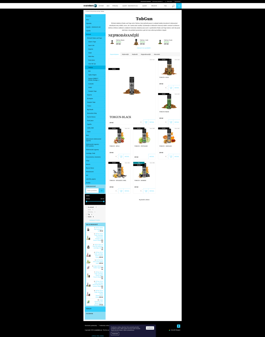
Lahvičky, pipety (91, 179)
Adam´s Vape (92, 42)
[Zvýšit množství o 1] (142, 121)
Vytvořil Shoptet (175, 330)
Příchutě (88, 34)
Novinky (88, 16)
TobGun (90, 67)
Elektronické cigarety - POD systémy (92, 145)
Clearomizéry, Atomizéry (93, 157)
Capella (89, 124)
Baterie (88, 164)
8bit (89, 71)
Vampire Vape (92, 91)
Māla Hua (91, 56)
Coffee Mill (90, 128)
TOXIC (90, 87)
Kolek (91, 216)
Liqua (90, 53)
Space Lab (91, 45)
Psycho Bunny (91, 117)
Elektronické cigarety (92, 149)
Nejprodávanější (146, 54)
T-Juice (89, 106)
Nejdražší (135, 54)
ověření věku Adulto (98, 336)
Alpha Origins (92, 75)
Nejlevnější (125, 54)
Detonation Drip (92, 113)
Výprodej (88, 23)
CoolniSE (91, 84)
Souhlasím (150, 328)
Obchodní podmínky (91, 325)
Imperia (90, 49)
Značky (88, 182)
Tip (90, 214)
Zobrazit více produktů (143, 48)
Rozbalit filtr (95, 220)
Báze (87, 135)
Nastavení (115, 333)
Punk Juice (90, 120)
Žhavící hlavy (90, 168)
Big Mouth (90, 109)
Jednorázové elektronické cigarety (93, 139)
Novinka (91, 212)
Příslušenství (90, 171)
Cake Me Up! (92, 64)
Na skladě (92, 207)
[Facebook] (178, 326)
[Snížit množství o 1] (142, 123)
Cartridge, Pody (90, 153)
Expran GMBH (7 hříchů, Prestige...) (93, 79)
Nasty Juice (91, 60)
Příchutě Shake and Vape (94, 38)
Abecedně (157, 54)
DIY (87, 175)
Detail (152, 122)
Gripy (87, 160)
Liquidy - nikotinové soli (93, 27)
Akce (87, 19)
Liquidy (88, 30)
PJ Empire (90, 98)
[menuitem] (101, 6)
